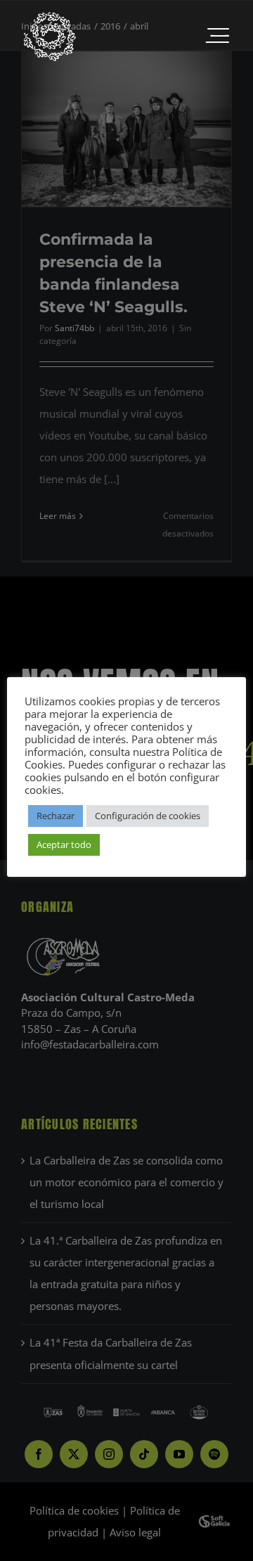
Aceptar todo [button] (64, 844)
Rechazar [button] (55, 815)
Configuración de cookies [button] (147, 815)
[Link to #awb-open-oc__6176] (217, 37)
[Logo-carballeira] (49, 15)
